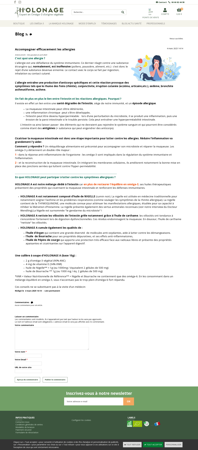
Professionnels (156, 23)
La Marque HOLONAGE (61, 23)
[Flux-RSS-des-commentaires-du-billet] (32, 302)
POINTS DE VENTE (150, 17)
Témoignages (109, 23)
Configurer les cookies (81, 420)
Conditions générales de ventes (29, 424)
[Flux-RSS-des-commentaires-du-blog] (30, 34)
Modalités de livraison (24, 427)
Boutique (19, 23)
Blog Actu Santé (131, 23)
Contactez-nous (22, 422)
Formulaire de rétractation (26, 432)
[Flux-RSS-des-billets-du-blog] (26, 34)
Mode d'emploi (87, 23)
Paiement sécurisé (23, 430)
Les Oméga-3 (37, 23)
